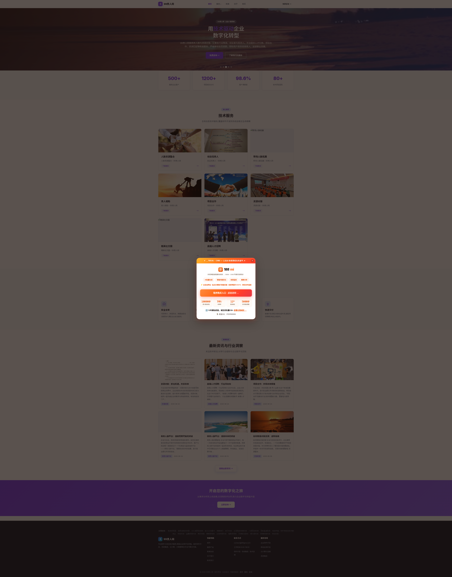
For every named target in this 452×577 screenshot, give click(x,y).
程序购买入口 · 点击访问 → (226, 293)
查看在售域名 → (240, 310)
